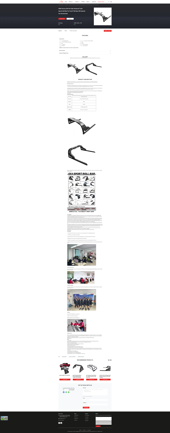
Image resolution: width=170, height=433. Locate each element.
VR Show (83, 1)
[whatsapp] (66, 392)
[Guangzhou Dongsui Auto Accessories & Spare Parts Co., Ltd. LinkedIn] (61, 423)
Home (59, 4)
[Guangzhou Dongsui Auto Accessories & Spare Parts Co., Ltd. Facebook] (59, 423)
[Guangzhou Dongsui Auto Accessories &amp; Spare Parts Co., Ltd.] (61, 1)
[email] (63, 392)
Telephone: (84, 402)
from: (84, 398)
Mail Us (70, 18)
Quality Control (76, 418)
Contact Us (75, 420)
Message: (84, 387)
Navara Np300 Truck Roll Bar (93, 375)
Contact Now (86, 407)
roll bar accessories (81, 356)
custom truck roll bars (72, 356)
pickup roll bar (64, 356)
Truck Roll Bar (66, 4)
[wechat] (68, 392)
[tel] (71, 392)
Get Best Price (62, 18)
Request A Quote (108, 30)
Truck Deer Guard (87, 415)
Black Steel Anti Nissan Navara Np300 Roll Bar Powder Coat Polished (105, 376)
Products (62, 4)
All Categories (86, 420)
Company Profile (76, 415)
